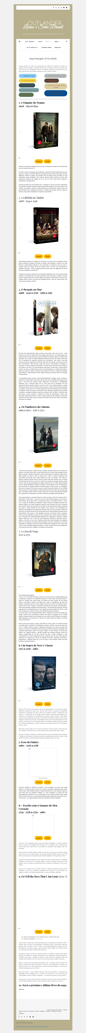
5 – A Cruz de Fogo (26, 95)
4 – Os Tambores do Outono (29, 90)
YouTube (48, 1011)
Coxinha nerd (46, 47)
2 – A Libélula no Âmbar (28, 80)
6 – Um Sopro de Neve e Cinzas (55, 76)
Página (21, 1011)
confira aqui (39, 939)
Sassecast (54, 1011)
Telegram (21, 1013)
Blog (40, 41)
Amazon (58, 47)
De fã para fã (32, 47)
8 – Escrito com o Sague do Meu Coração (55, 86)
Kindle (47, 161)
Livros (47, 41)
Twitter (37, 1011)
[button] (66, 132)
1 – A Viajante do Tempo (28, 76)
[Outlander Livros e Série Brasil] (43, 25)
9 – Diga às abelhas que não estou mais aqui (56, 93)
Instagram (42, 1011)
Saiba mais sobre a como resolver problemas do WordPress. (32, 1026)
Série (56, 41)
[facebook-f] (53, 7)
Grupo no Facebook (28, 1011)
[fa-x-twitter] (56, 7)
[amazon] (61, 7)
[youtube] (64, 7)
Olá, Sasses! (29, 41)
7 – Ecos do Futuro (51, 80)
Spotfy (59, 1011)
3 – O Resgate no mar (27, 85)
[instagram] (58, 7)
